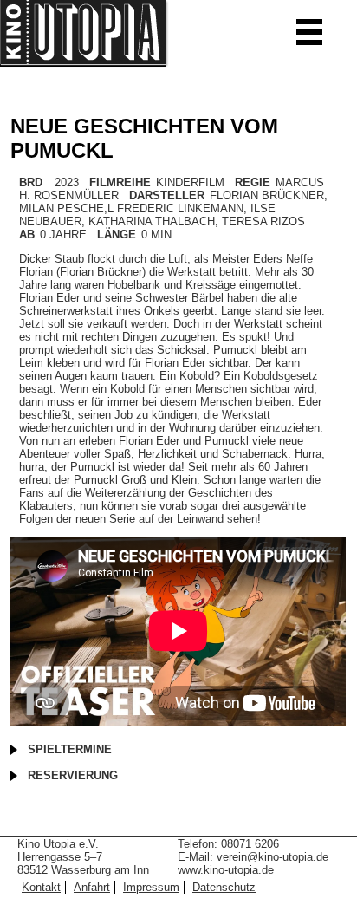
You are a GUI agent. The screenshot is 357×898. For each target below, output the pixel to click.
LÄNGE (116, 234)
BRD (30, 182)
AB (27, 234)
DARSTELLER (166, 195)
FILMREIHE (120, 182)
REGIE (252, 182)
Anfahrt (92, 887)
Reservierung (73, 775)
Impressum (151, 887)
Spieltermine (70, 749)
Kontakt (41, 887)
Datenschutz (224, 887)
